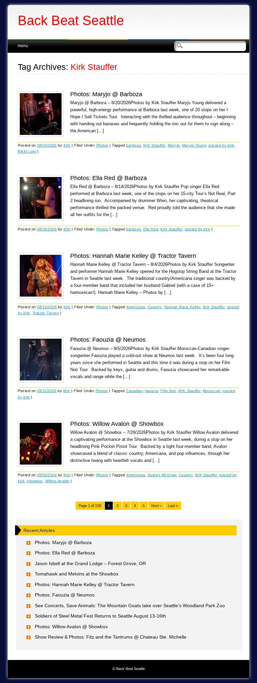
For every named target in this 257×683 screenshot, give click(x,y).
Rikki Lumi (27, 151)
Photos (102, 145)
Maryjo (174, 145)
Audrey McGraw (162, 475)
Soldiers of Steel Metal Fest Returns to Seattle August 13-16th (100, 616)
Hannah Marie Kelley (182, 307)
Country (155, 307)
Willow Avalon (57, 481)
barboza (133, 145)
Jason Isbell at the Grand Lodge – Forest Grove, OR (90, 563)
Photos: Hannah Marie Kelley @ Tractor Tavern (133, 255)
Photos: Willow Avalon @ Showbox (117, 423)
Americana (135, 307)
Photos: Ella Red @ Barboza (108, 178)
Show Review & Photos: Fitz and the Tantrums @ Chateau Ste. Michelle (110, 637)
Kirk (67, 145)
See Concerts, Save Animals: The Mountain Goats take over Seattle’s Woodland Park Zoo (130, 605)
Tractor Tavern (45, 313)
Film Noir (168, 391)
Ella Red (150, 229)
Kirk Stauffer (154, 145)
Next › (156, 506)
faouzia (151, 391)
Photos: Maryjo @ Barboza (106, 94)
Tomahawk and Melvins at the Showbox (76, 573)
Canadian (134, 391)
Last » (173, 506)
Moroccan (212, 391)
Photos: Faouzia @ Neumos (108, 339)
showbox (35, 481)
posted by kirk (221, 145)
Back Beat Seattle (71, 20)
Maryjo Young (194, 145)
